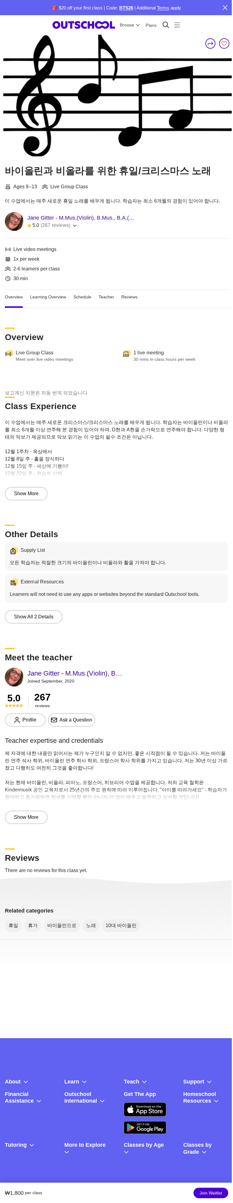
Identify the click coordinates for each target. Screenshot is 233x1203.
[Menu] (177, 25)
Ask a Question (75, 719)
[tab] (14, 297)
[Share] (210, 43)
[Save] (224, 43)
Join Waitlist (211, 1193)
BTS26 (126, 7)
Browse (127, 25)
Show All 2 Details (33, 616)
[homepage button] (83, 25)
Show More (26, 493)
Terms (163, 7)
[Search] (166, 25)
